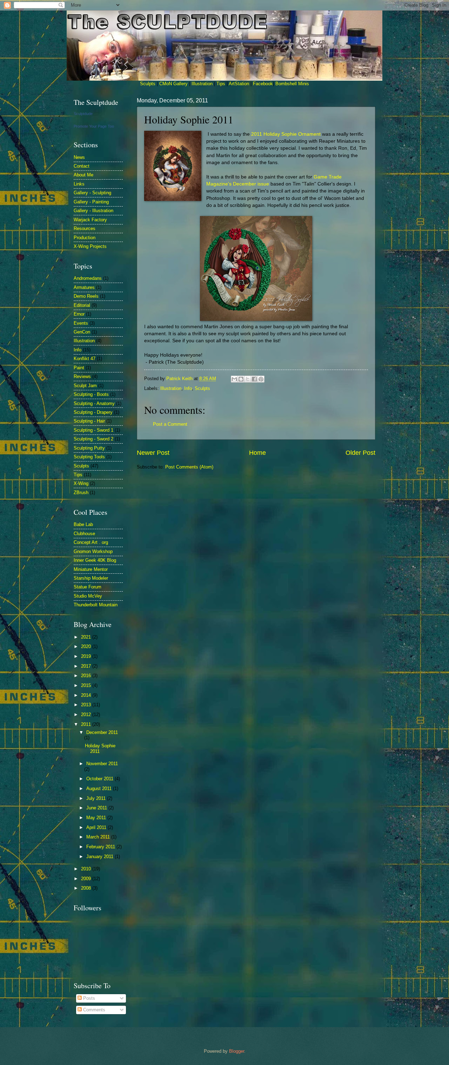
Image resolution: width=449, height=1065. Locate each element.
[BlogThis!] (240, 379)
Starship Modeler (91, 578)
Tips (220, 83)
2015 (86, 685)
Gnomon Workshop (93, 551)
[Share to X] (247, 379)
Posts (88, 998)
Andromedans (88, 278)
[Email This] (234, 379)
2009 (86, 878)
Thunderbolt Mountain (96, 604)
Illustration (202, 83)
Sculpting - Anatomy (94, 403)
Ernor (79, 314)
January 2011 (100, 856)
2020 (86, 646)
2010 (86, 868)
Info (188, 388)
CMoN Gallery (173, 83)
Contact (81, 166)
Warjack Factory (90, 219)
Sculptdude (83, 114)
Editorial (82, 305)
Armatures (84, 287)
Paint (79, 367)
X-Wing (81, 483)
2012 (86, 714)
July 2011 (96, 798)
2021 (86, 637)
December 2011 (102, 732)
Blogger (236, 1051)
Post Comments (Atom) (189, 467)
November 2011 (102, 763)
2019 (86, 656)
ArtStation (239, 83)
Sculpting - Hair (89, 421)
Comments (93, 1009)
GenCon (82, 332)
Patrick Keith (180, 378)
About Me (83, 174)
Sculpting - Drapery (93, 412)
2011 (86, 724)
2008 (86, 888)
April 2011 (97, 827)
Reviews (82, 376)
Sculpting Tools (89, 456)
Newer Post (153, 452)
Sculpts (147, 83)
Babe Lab (83, 524)
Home (257, 452)
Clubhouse (84, 533)
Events (81, 323)
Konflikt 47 (84, 358)
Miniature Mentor (91, 569)
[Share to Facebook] (254, 379)
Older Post (360, 452)
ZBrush (81, 492)
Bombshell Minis (292, 83)
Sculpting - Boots (91, 394)
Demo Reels (86, 296)
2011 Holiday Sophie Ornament (286, 134)
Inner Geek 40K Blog (95, 560)
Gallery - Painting (91, 201)
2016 (86, 675)
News (79, 157)
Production (84, 237)
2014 (86, 695)
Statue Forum (87, 586)
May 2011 (96, 817)
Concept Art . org (91, 542)
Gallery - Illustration (93, 210)
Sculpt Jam (85, 385)
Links (79, 184)
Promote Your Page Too (94, 126)
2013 (86, 704)
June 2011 (97, 807)
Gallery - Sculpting (92, 192)
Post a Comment (170, 424)
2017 (86, 666)
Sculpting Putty (89, 448)
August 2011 (99, 788)
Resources (84, 228)
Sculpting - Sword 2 (93, 438)
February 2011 (101, 846)
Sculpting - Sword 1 (93, 430)
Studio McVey (88, 596)
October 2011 (100, 778)
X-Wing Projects (90, 246)
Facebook (263, 83)
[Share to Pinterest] (260, 379)
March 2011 (98, 837)
